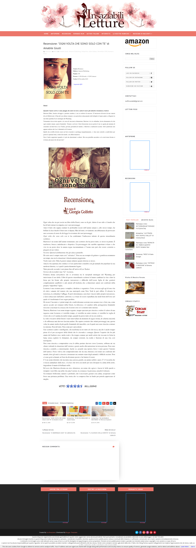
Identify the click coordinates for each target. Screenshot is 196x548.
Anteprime (55, 34)
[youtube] (151, 532)
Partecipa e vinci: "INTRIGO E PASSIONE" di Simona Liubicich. (145, 265)
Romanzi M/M (78, 34)
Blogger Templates (71, 532)
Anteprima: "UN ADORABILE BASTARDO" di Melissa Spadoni (101, 419)
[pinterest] (154, 532)
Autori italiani (93, 34)
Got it (193, 546)
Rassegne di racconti (142, 34)
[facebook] (140, 532)
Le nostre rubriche (121, 34)
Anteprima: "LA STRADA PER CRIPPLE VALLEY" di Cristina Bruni (144, 235)
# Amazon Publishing (66, 403)
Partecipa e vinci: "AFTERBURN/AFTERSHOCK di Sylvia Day (145, 226)
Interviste (106, 34)
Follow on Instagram (134, 77)
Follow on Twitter (133, 82)
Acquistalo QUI (78, 84)
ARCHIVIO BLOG (147, 220)
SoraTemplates (51, 532)
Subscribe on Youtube (134, 86)
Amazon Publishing (75, 51)
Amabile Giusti (63, 51)
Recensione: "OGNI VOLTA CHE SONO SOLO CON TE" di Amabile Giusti (54, 419)
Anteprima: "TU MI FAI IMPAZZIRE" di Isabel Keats (78, 419)
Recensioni (66, 34)
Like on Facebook (132, 73)
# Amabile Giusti (53, 403)
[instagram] (147, 532)
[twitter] (136, 532)
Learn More (185, 546)
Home (46, 34)
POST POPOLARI (132, 220)
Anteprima (84, 51)
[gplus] (143, 532)
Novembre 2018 (102, 51)
